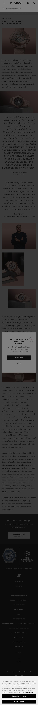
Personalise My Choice (19, 696)
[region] (19, 690)
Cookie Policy (29, 692)
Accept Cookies (19, 701)
